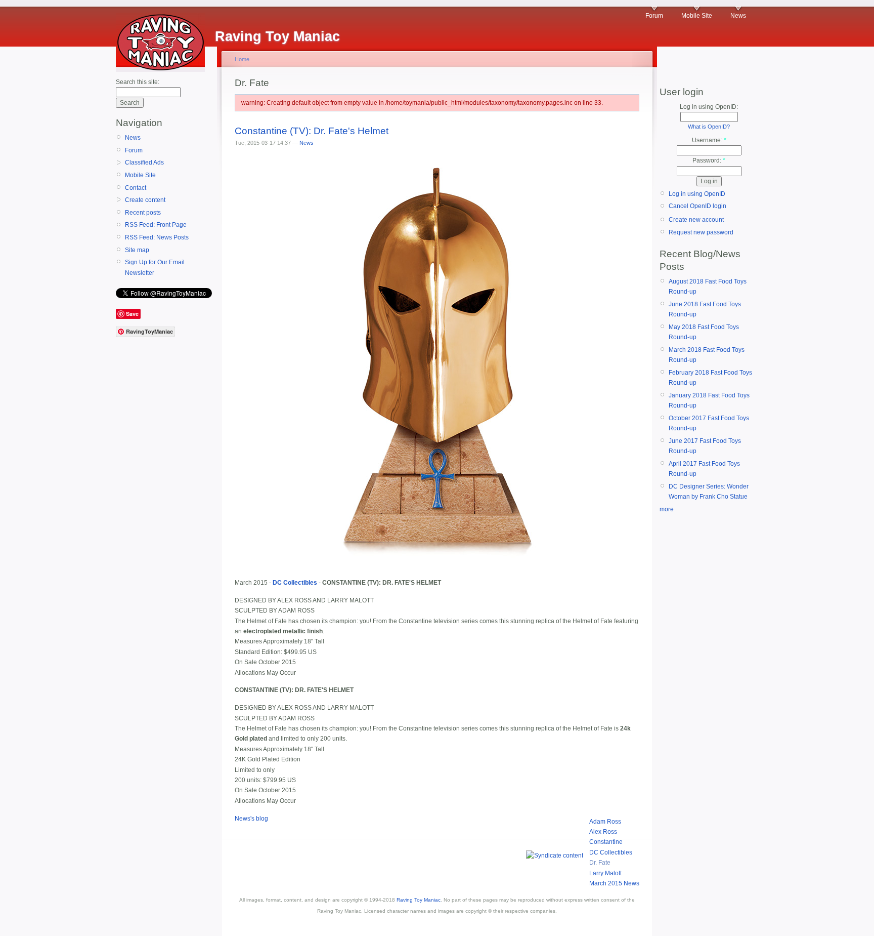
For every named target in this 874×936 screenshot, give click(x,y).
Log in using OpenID (697, 193)
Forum (654, 15)
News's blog (251, 818)
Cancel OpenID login (697, 206)
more (667, 509)
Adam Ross (605, 821)
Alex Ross (603, 831)
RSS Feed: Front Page (156, 224)
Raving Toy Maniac (419, 900)
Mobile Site (696, 15)
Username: (709, 140)
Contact (135, 187)
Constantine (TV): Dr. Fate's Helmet (311, 131)
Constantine (606, 841)
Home (242, 59)
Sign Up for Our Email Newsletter (155, 267)
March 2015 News (614, 883)
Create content (145, 200)
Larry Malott (605, 873)
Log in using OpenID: (709, 106)
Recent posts (143, 212)
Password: (708, 160)
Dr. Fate (599, 862)
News (738, 15)
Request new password (701, 232)
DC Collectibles (610, 852)
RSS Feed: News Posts (157, 237)
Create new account (696, 219)
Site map (137, 250)
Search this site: (137, 82)
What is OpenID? (709, 127)
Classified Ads (144, 162)
